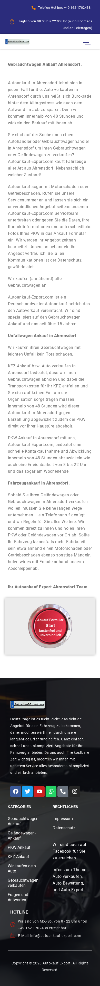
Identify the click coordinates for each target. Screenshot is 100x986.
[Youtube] (39, 791)
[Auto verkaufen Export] (27, 705)
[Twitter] (27, 791)
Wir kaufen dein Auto (22, 868)
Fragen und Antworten (18, 897)
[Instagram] (74, 791)
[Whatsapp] (51, 791)
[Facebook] (15, 791)
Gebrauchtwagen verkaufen (22, 883)
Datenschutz (64, 827)
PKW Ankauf (19, 847)
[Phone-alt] (62, 791)
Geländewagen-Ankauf (22, 836)
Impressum (63, 818)
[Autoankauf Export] (17, 41)
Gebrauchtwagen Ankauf (22, 821)
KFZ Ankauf (18, 856)
